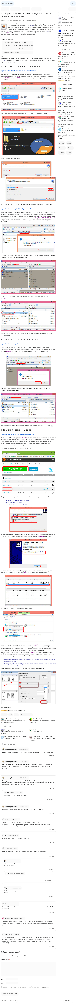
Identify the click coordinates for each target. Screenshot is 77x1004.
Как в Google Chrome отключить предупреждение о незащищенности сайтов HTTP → (42, 720)
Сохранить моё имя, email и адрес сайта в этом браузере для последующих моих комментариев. (26, 988)
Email (3, 983)
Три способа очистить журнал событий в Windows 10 (66, 130)
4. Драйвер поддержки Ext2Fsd (11, 52)
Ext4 (10, 715)
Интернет (25, 9)
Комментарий (5, 959)
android (4, 715)
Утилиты (70, 148)
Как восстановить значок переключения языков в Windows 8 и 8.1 (66, 70)
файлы (69, 143)
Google (69, 152)
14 (23, 20)
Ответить (51, 756)
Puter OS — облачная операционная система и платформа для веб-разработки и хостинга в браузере (66, 33)
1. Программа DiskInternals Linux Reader (14, 42)
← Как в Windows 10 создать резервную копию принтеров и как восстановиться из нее (13, 720)
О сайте (67, 1001)
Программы (15, 9)
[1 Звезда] (1, 710)
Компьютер (36, 9)
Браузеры (62, 148)
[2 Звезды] (2, 710)
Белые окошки (7, 3)
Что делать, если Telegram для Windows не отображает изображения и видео (66, 76)
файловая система (26, 715)
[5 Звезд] (6, 710)
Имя (2, 979)
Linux (16, 715)
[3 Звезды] (3, 710)
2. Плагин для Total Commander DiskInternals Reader (17, 45)
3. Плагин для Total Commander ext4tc (13, 49)
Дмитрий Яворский (15, 20)
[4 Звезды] (5, 710)
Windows (5, 9)
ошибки (61, 152)
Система (72, 9)
